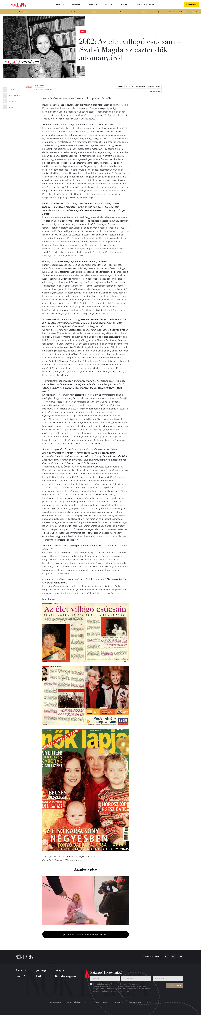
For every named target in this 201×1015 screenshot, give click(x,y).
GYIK (149, 1002)
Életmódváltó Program (19, 12)
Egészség (76, 5)
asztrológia (97, 12)
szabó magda (155, 91)
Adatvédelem (102, 1002)
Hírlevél (171, 12)
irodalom (129, 86)
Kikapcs (93, 5)
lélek (121, 12)
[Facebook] (163, 11)
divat (73, 12)
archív (120, 86)
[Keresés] (158, 11)
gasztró (143, 12)
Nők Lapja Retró (154, 86)
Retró (83, 31)
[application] (85, 900)
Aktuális (60, 5)
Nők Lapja (18, 5)
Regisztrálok (193, 12)
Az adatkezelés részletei (120, 991)
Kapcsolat (119, 1002)
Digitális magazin (145, 5)
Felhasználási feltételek (78, 1002)
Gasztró (109, 5)
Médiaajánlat (135, 1002)
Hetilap (125, 5)
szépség (50, 12)
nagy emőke (140, 86)
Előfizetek (191, 5)
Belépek (182, 12)
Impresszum (55, 1002)
